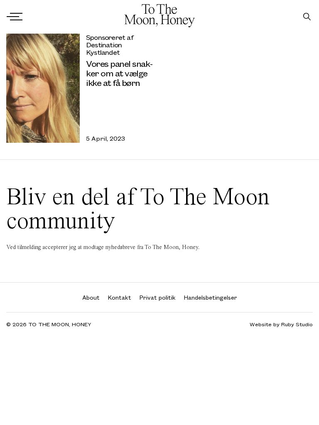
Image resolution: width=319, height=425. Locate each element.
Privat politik (158, 297)
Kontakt (119, 297)
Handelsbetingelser (210, 297)
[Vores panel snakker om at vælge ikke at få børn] (43, 88)
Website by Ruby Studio (281, 324)
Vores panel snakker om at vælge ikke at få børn (119, 72)
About (91, 297)
